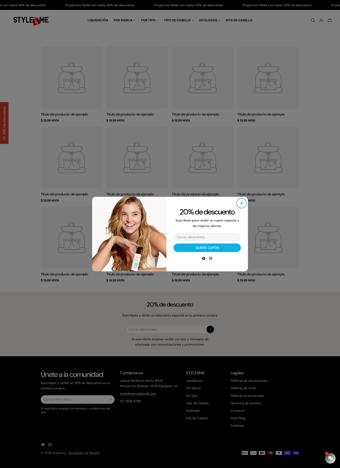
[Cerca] (241, 203)
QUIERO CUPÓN (207, 248)
